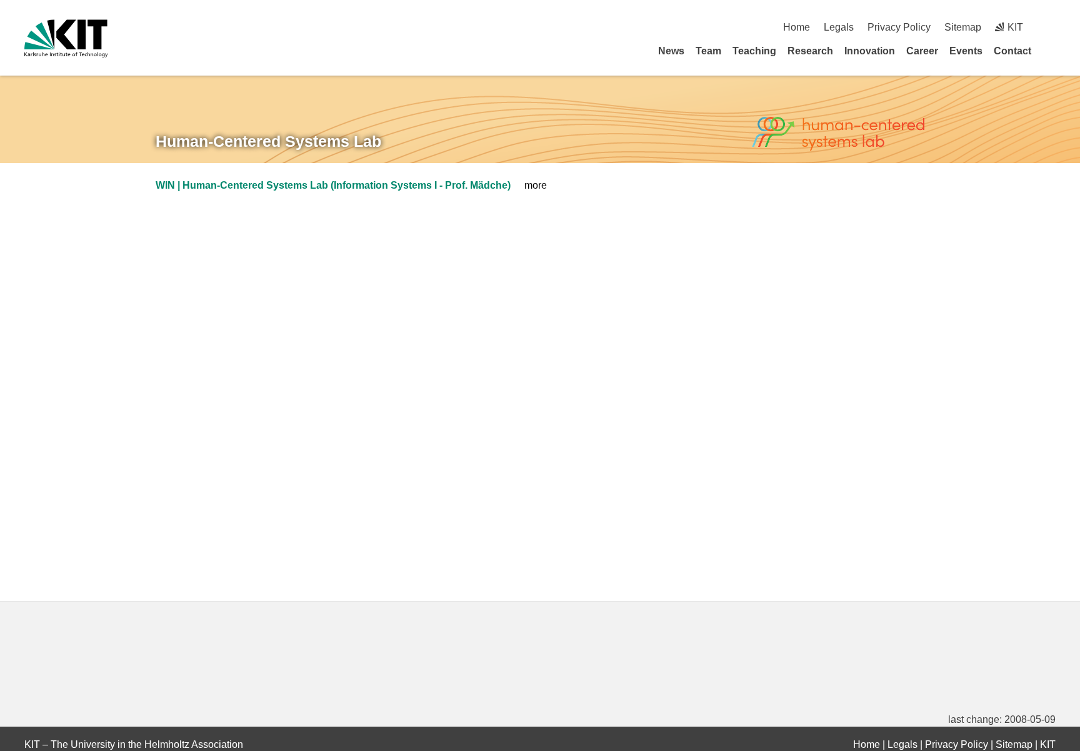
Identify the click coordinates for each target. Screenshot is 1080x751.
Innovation (869, 51)
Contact (1012, 51)
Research (810, 51)
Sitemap (962, 27)
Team (708, 51)
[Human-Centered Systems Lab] (838, 134)
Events (965, 51)
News (671, 51)
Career (922, 51)
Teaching (754, 51)
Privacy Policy (899, 27)
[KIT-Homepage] (66, 38)
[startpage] (1051, 50)
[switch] (1051, 27)
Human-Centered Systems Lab (268, 141)
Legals (839, 27)
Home (796, 27)
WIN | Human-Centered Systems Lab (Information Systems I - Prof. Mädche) (333, 185)
